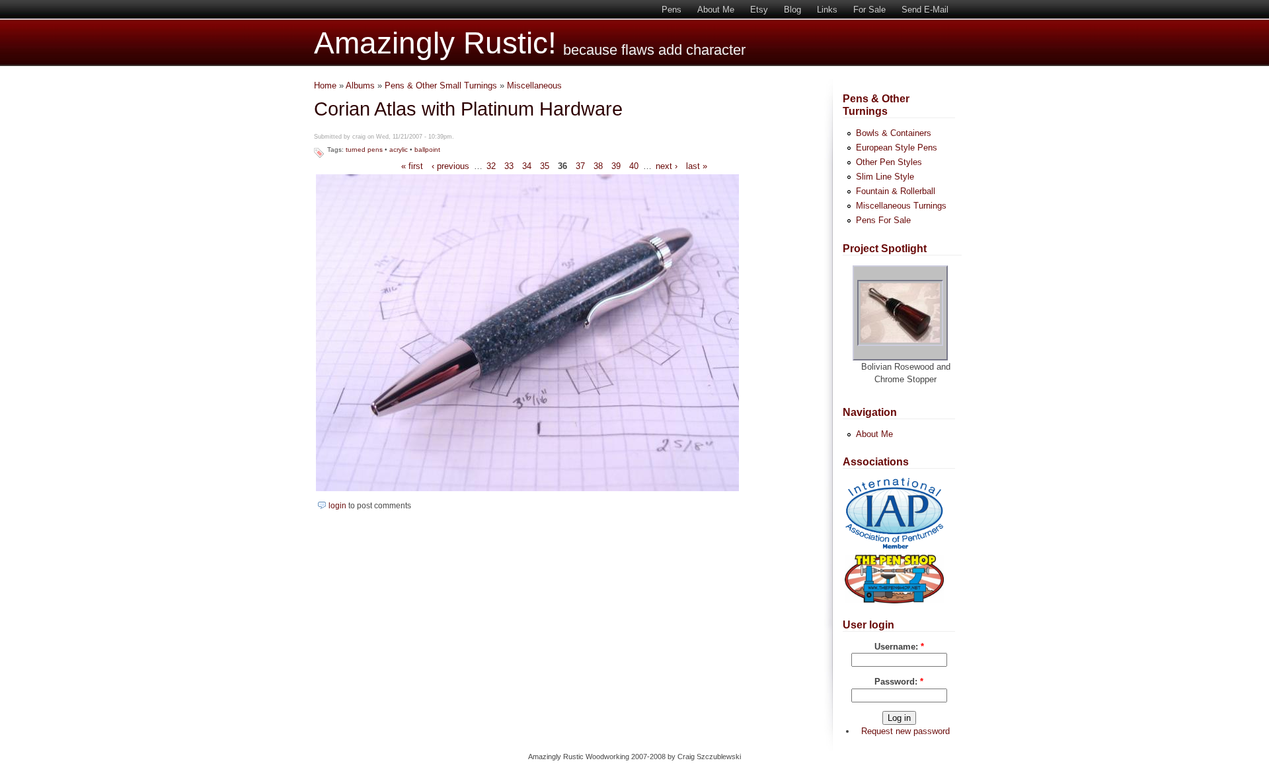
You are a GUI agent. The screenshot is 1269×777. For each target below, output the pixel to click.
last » (696, 166)
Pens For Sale (883, 220)
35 (544, 166)
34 (526, 166)
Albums (360, 85)
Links (827, 10)
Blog (792, 10)
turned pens (364, 149)
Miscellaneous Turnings (901, 206)
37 (580, 166)
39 (616, 166)
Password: (898, 682)
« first (412, 166)
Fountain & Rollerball (895, 191)
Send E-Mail (925, 10)
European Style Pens (896, 147)
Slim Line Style (885, 177)
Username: (899, 647)
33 (509, 166)
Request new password (905, 731)
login (337, 505)
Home (325, 85)
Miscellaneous (534, 85)
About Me (715, 10)
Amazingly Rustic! (435, 43)
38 (598, 166)
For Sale (869, 10)
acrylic (398, 149)
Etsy (759, 10)
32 (491, 166)
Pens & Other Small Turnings (441, 85)
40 (633, 166)
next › (666, 166)
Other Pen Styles (889, 162)
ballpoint (427, 149)
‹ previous (450, 166)
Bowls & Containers (893, 133)
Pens (671, 10)
